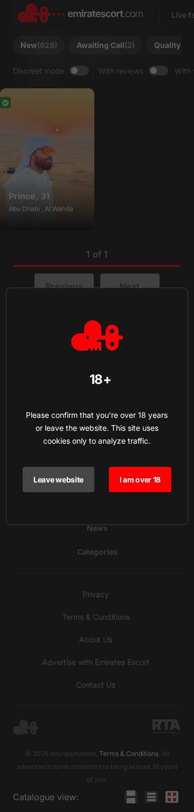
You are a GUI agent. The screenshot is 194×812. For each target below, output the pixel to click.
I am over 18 (140, 479)
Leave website (58, 479)
